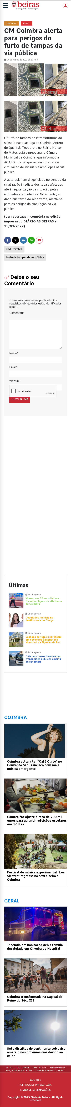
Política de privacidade (35, 1085)
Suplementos (57, 1068)
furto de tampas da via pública (25, 257)
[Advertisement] (35, 462)
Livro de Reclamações (35, 1090)
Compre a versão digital (50, 1070)
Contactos (39, 1068)
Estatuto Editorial (17, 1068)
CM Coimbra (14, 249)
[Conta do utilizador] (65, 5)
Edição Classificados (19, 1070)
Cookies (35, 1079)
